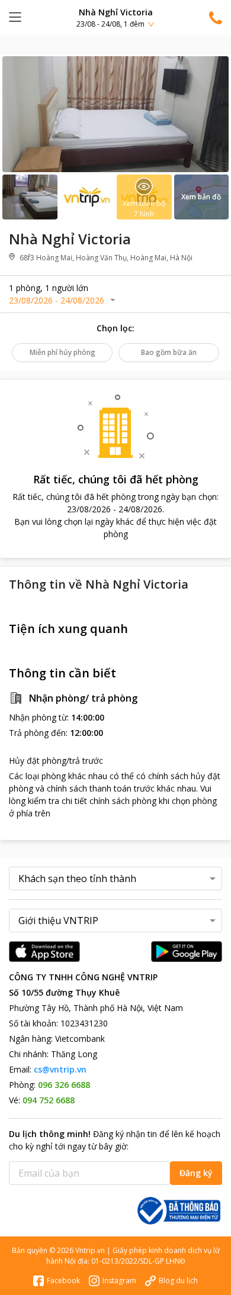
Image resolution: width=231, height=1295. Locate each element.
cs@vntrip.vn (60, 1069)
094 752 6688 (49, 1100)
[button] (115, 17)
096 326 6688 (64, 1084)
